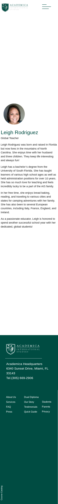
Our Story (29, 402)
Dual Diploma (31, 397)
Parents (46, 406)
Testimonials (30, 407)
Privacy (46, 411)
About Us (11, 397)
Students (46, 402)
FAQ (8, 407)
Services (10, 402)
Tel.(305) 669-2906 (19, 378)
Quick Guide (30, 411)
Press (9, 411)
